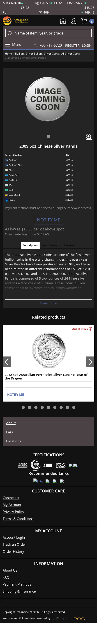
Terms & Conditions (18, 518)
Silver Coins (51, 53)
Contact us (11, 497)
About (11, 423)
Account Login (14, 537)
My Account (75, 21)
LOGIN (87, 45)
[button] (48, 136)
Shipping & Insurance (19, 591)
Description (30, 245)
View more (48, 303)
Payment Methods (17, 584)
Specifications (51, 245)
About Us (10, 570)
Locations (13, 441)
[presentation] (7, 361)
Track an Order (14, 544)
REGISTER (72, 45)
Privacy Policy (13, 511)
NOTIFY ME (48, 220)
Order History (13, 551)
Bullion (19, 53)
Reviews (69, 245)
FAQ (9, 432)
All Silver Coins (70, 53)
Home (64, 21)
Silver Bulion (34, 53)
